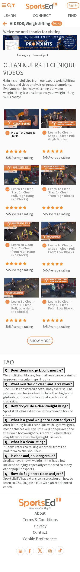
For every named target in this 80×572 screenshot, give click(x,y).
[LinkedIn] (20, 551)
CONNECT (42, 16)
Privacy (40, 525)
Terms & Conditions (40, 519)
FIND (72, 16)
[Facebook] (29, 551)
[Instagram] (50, 551)
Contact (40, 532)
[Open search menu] (9, 5)
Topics (56, 23)
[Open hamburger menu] (4, 5)
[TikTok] (59, 550)
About (40, 513)
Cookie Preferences (40, 538)
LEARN (9, 16)
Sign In (73, 5)
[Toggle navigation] (13, 5)
